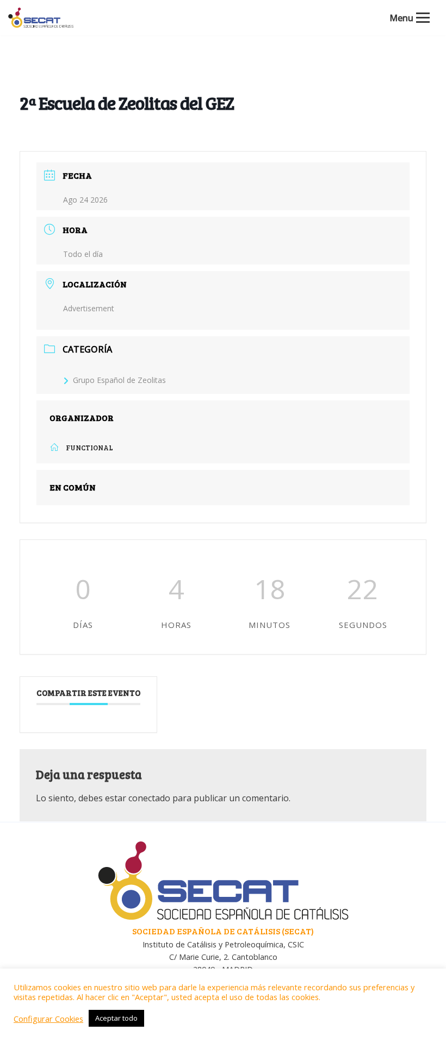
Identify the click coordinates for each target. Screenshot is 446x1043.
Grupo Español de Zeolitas (119, 380)
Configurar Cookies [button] (48, 1018)
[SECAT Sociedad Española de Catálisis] (40, 18)
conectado (149, 798)
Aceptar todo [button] (116, 1018)
